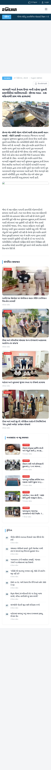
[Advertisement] (25, 47)
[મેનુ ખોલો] (46, 9)
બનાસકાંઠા (7, 78)
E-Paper (34, 2)
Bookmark (42, 83)
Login (46, 2)
